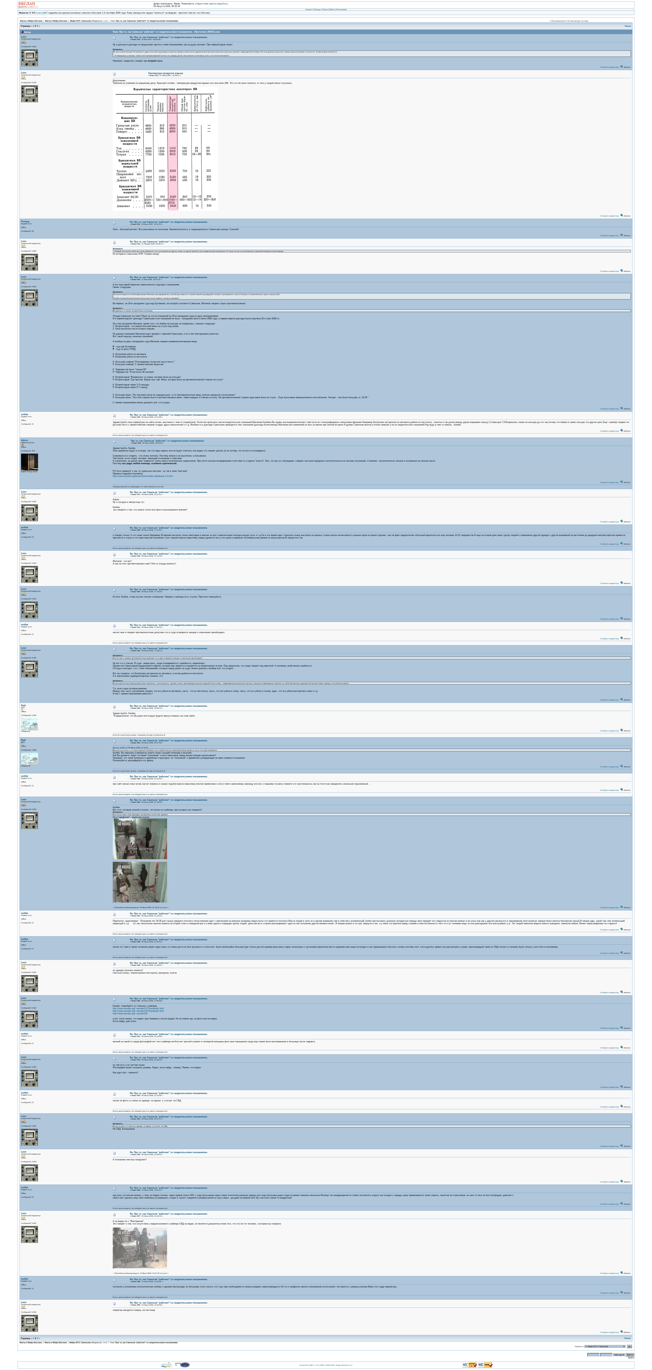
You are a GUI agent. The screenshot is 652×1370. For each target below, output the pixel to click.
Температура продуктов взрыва (165, 73)
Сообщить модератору (609, 67)
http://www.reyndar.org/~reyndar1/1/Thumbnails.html (138, 1008)
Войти (331, 9)
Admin (24, 440)
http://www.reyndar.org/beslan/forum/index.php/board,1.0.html (143, 476)
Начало (308, 9)
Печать (628, 26)
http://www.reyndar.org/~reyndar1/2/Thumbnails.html (138, 1011)
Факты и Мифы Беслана (31, 21)
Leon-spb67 (42, 13)
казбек (24, 414)
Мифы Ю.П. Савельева (80, 21)
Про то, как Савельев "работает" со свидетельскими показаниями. (147, 21)
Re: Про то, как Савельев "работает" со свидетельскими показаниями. (169, 37)
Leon (105, 21)
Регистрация (341, 9)
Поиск (325, 9)
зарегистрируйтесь (218, 3)
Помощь (317, 9)
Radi (23, 705)
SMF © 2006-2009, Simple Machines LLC (336, 1365)
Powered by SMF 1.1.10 (309, 1365)
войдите (199, 3)
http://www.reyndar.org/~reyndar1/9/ (130, 1013)
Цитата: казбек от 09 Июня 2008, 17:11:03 (130, 747)
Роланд (25, 221)
